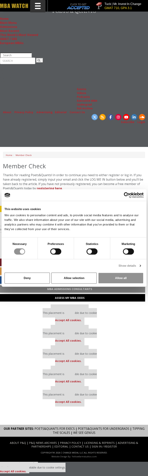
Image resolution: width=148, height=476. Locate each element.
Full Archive (85, 108)
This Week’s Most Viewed (19, 35)
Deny (27, 278)
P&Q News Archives (43, 443)
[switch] (55, 251)
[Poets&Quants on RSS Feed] (102, 117)
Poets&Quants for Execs (54, 429)
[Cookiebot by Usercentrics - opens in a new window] (127, 195)
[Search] (39, 60)
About (7, 112)
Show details (127, 265)
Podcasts (83, 97)
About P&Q (18, 443)
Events (81, 89)
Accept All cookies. (68, 320)
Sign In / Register (104, 446)
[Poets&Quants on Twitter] (95, 117)
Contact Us (77, 112)
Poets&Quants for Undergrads (103, 429)
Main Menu (8, 23)
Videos (81, 93)
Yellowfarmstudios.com (84, 456)
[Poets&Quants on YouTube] (126, 117)
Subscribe (127, 122)
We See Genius (84, 433)
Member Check (24, 155)
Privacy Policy (23, 112)
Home (4, 19)
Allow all (121, 278)
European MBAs (12, 43)
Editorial (60, 112)
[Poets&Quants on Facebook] (110, 117)
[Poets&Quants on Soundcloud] (142, 117)
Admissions (8, 27)
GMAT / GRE (8, 39)
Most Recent (9, 31)
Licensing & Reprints (99, 443)
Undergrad (84, 104)
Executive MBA (87, 100)
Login (141, 122)
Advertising (44, 112)
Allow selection (74, 278)
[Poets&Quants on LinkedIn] (134, 117)
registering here (49, 188)
